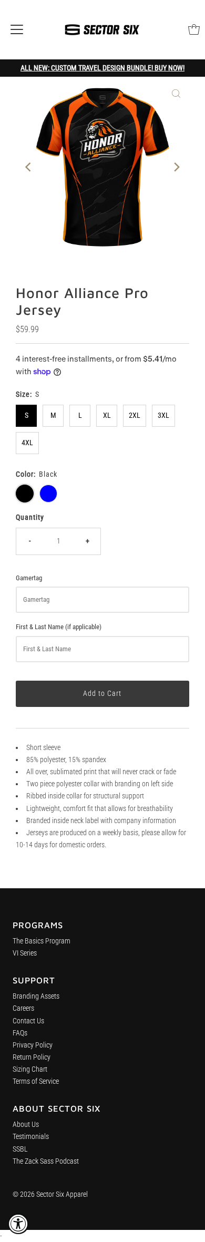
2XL (134, 415)
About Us (26, 1124)
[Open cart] (194, 29)
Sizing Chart (30, 1069)
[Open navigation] (17, 29)
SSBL (20, 1149)
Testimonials (31, 1136)
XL (107, 415)
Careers (23, 1008)
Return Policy (31, 1057)
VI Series (25, 953)
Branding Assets (36, 996)
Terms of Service (36, 1081)
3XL (163, 415)
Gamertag (29, 578)
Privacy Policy (33, 1045)
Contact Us (28, 1021)
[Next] (176, 167)
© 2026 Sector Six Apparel (50, 1194)
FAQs (20, 1033)
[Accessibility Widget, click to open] (18, 1223)
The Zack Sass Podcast (46, 1161)
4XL (27, 442)
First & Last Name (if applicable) (58, 627)
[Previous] (28, 167)
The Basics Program (41, 941)
